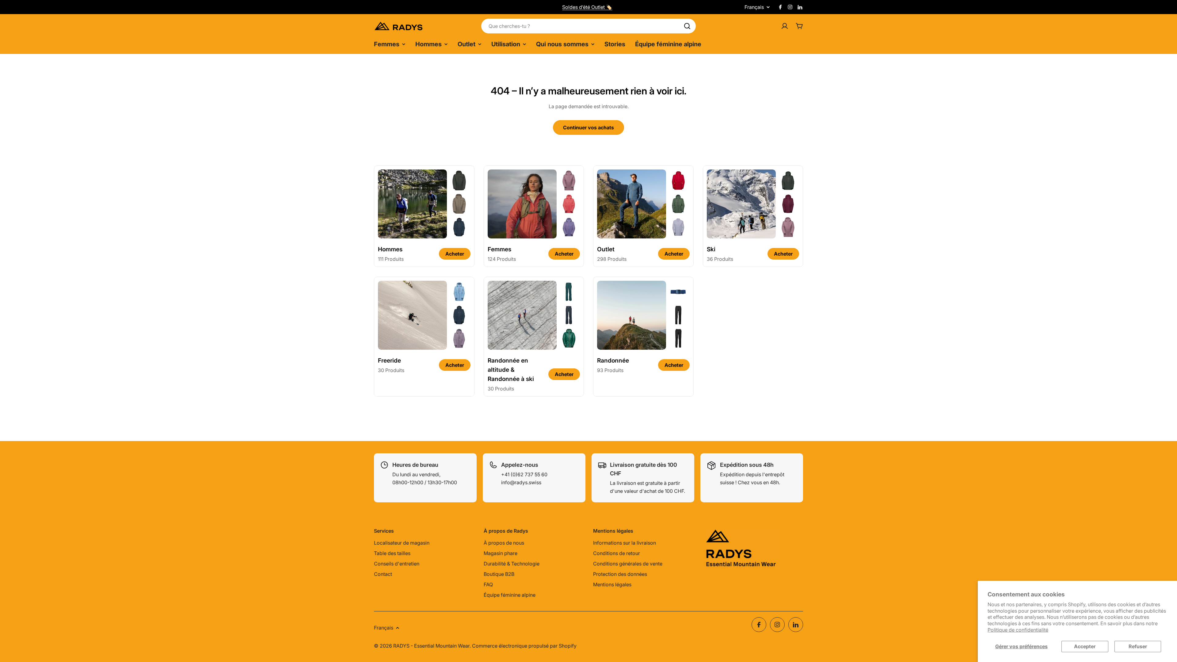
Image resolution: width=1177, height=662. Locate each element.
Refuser (1138, 646)
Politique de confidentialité (1018, 630)
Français (754, 7)
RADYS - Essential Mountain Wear (431, 646)
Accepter (1084, 646)
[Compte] (784, 26)
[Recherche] (687, 26)
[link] (459, 180)
